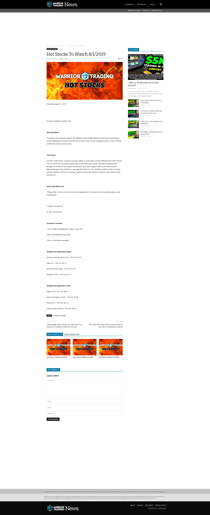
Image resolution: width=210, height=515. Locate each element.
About (132, 505)
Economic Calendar (52, 49)
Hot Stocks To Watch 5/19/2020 (57, 357)
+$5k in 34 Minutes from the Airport (143, 84)
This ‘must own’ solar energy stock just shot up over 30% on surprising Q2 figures (106, 326)
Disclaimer (149, 505)
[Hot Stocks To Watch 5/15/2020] (85, 347)
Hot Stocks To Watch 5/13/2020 (109, 357)
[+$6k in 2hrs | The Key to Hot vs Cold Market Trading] (133, 103)
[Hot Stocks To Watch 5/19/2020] (58, 347)
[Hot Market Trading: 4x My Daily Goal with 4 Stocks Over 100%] (133, 114)
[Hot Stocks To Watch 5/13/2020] (111, 347)
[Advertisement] (100, 28)
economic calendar (59, 315)
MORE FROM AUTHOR (71, 334)
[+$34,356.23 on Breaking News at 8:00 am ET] (133, 124)
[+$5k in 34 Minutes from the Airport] (145, 67)
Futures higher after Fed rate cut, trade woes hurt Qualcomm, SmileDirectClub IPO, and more (64, 326)
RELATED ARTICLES (55, 334)
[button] (160, 4)
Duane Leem (132, 88)
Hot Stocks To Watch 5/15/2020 (83, 357)
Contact (140, 505)
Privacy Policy (63, 492)
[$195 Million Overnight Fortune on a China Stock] (133, 135)
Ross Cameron (52, 58)
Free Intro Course (134, 10)
